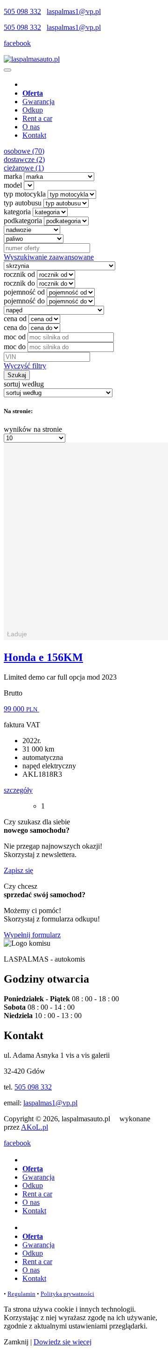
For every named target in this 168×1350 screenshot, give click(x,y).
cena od (15, 319)
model (13, 185)
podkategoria (23, 221)
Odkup (32, 110)
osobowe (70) (24, 151)
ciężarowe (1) (24, 168)
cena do (15, 327)
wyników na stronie (33, 429)
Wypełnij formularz (32, 935)
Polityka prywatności (67, 1293)
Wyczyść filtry (25, 366)
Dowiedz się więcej (62, 1342)
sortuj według (24, 384)
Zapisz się (18, 870)
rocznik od (19, 274)
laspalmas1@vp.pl (74, 11)
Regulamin (21, 1293)
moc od (15, 337)
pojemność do (24, 301)
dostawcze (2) (24, 159)
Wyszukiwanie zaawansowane (49, 257)
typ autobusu (23, 203)
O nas (31, 127)
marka (13, 176)
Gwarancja (38, 101)
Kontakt (34, 135)
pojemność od (24, 292)
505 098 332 (22, 11)
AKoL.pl (34, 1127)
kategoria (17, 212)
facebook (17, 43)
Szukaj (16, 375)
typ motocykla (25, 194)
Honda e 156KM (43, 657)
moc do (15, 347)
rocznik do (19, 283)
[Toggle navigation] (7, 70)
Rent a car (37, 118)
